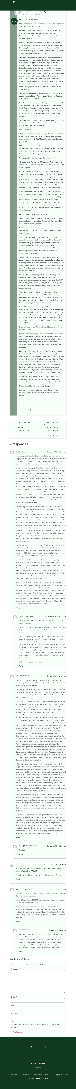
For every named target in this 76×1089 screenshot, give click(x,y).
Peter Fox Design (42, 1078)
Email (14, 1005)
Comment (15, 969)
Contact (42, 1063)
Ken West (19, 452)
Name (14, 997)
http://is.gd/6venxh (38, 630)
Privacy (38, 1067)
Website (14, 1014)
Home (33, 1063)
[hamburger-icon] (63, 5)
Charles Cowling (25, 616)
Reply (18, 608)
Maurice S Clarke (22, 889)
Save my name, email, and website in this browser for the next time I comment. (36, 1026)
